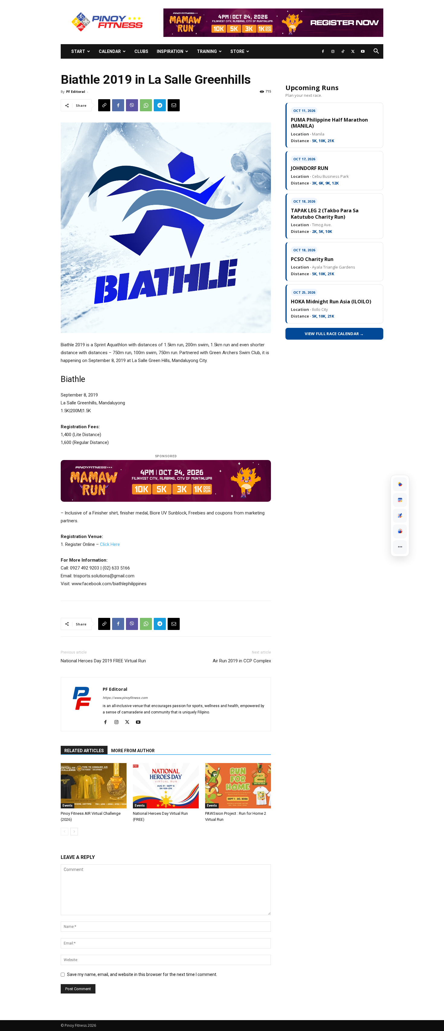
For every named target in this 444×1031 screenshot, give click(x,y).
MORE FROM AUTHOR (133, 750)
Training (207, 51)
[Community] (400, 531)
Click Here (110, 544)
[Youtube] (362, 51)
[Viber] (132, 105)
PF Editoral (75, 91)
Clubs (141, 51)
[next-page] (74, 831)
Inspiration (170, 51)
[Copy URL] (104, 105)
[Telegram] (160, 105)
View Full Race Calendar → (334, 333)
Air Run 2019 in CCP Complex (242, 661)
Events (67, 805)
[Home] (400, 484)
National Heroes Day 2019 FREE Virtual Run (103, 661)
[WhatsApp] (146, 105)
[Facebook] (322, 51)
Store (237, 51)
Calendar (110, 51)
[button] (376, 52)
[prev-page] (64, 831)
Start (78, 51)
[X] (352, 51)
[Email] (174, 105)
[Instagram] (332, 51)
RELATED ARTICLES (84, 750)
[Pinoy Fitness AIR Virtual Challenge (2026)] (94, 785)
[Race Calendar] (400, 500)
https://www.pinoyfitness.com (125, 698)
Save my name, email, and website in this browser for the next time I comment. (142, 974)
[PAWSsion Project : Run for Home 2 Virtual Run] (238, 785)
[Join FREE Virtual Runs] (400, 516)
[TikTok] (342, 51)
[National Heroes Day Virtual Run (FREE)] (166, 785)
